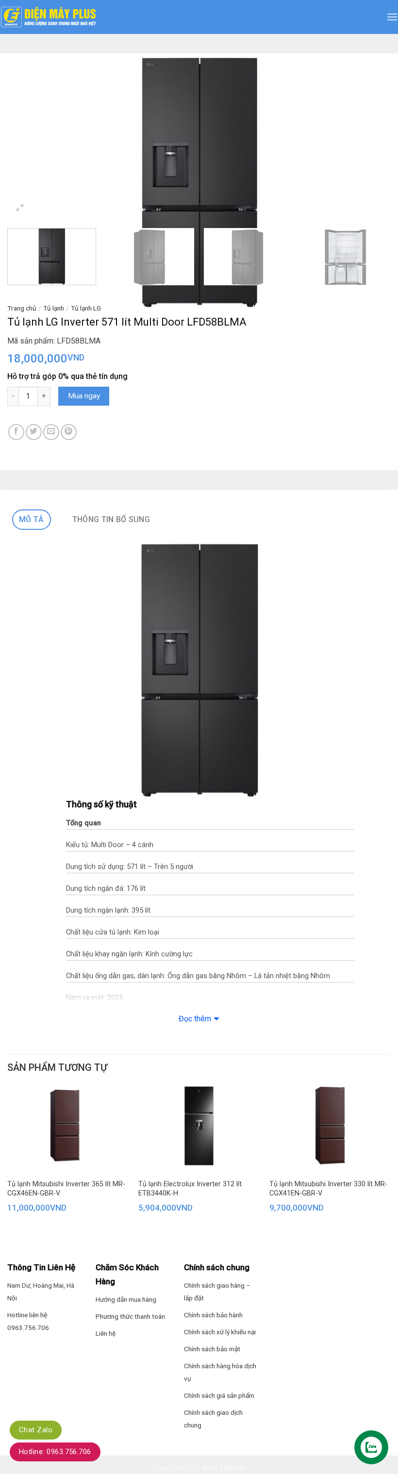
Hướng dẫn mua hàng (126, 1299)
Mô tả (31, 519)
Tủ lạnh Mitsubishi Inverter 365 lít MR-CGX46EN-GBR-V (66, 1188)
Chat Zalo (35, 1429)
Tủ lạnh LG (86, 308)
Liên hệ (106, 1333)
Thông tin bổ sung (111, 519)
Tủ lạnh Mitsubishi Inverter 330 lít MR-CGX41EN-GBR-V (328, 1188)
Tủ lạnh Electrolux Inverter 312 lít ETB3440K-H (190, 1188)
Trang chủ (21, 308)
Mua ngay (84, 396)
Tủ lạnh (53, 308)
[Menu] (392, 17)
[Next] (371, 181)
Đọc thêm (195, 1018)
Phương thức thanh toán (130, 1316)
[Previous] (27, 181)
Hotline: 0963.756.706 (55, 1451)
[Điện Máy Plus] (48, 17)
